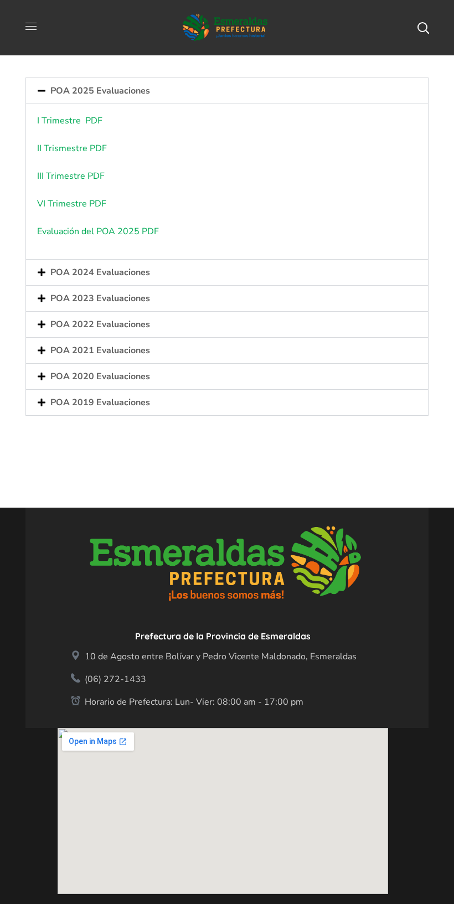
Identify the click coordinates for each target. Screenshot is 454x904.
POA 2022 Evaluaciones (100, 324)
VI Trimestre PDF (71, 204)
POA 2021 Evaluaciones (100, 350)
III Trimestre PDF (74, 176)
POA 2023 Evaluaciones (100, 298)
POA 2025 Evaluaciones (100, 91)
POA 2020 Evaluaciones (100, 376)
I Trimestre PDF (69, 121)
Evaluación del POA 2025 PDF (98, 231)
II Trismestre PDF (73, 148)
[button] (423, 27)
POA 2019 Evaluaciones (100, 402)
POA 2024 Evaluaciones (100, 272)
